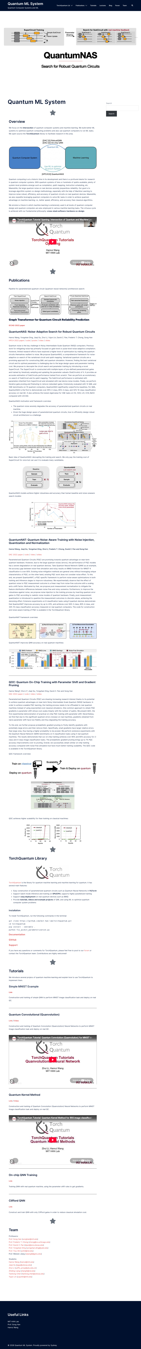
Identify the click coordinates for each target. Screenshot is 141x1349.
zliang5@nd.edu (28, 1271)
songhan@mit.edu (30, 1239)
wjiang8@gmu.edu (33, 1254)
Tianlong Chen (15, 1274)
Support (13, 945)
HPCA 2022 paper (16, 340)
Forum (117, 5)
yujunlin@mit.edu (25, 1277)
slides (47, 340)
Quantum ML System (25, 4)
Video (16, 1021)
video (41, 340)
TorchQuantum (15, 882)
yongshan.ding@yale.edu (37, 1248)
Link (10, 1021)
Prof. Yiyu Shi (14, 1251)
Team (125, 5)
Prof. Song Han (15, 1239)
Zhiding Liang (14, 1271)
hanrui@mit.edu (27, 1262)
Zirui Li (11, 1268)
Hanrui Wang (14, 1262)
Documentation (17, 934)
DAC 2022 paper (16, 554)
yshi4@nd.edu (27, 1251)
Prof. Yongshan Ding (17, 1248)
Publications (80, 5)
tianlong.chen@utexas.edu (33, 1274)
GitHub (12, 939)
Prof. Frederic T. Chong (18, 1242)
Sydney (54, 1345)
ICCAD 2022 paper (17, 325)
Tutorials (93, 5)
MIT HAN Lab (13, 1321)
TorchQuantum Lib (63, 5)
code (28, 340)
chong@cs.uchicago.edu (39, 1242)
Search (109, 103)
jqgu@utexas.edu (24, 1265)
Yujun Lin (12, 1277)
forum (86, 950)
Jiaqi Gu (12, 1265)
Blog (110, 5)
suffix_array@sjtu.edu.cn (26, 1268)
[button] (132, 5)
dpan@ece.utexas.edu (34, 1245)
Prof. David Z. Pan (16, 1245)
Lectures (102, 5)
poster (34, 340)
